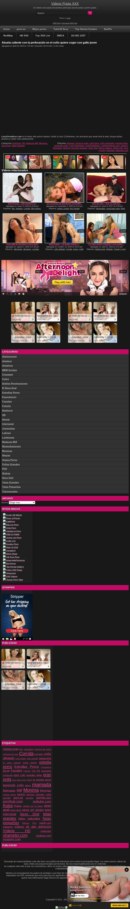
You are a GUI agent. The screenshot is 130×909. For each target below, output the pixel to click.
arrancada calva (113, 209)
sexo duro (15, 810)
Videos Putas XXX (65, 3)
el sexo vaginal (12, 763)
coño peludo (21, 759)
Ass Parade (75, 209)
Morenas (43, 143)
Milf (19, 790)
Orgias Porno (9, 460)
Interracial (8, 424)
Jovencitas (8, 428)
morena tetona (9, 795)
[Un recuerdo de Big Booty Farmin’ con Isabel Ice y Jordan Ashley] (64, 188)
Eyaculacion (9, 397)
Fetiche (6, 406)
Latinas (6, 433)
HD (23, 143)
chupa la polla (82, 143)
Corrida (27, 209)
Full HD (36, 771)
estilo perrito (30, 763)
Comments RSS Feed (69, 23)
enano (75, 249)
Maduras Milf (32, 143)
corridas (35, 249)
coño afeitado (59, 249)
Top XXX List (42, 35)
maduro (124, 146)
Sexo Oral (5, 146)
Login (68, 18)
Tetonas (25, 823)
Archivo (4, 502)
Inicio (6, 29)
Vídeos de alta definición (32, 827)
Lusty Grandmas (76, 146)
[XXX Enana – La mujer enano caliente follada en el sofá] (64, 228)
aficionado (18, 249)
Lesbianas (8, 437)
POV (4, 469)
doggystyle (45, 758)
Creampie (7, 374)
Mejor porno (39, 29)
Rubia (8, 806)
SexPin (108, 29)
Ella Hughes (36, 209)
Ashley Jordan (63, 209)
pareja (21, 794)
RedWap (8, 35)
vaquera (8, 826)
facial (6, 770)
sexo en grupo (33, 810)
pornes (29, 798)
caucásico (29, 749)
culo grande (32, 759)
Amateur (7, 361)
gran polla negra (19, 780)
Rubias (6, 473)
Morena (66, 148)
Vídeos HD (118, 148)
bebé (123, 209)
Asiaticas (7, 365)
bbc (13, 209)
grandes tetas (121, 143)
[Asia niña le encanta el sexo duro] (22, 228)
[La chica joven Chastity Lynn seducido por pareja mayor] (106, 228)
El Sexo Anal (9, 388)
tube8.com (45, 823)
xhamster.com (122, 150)
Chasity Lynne (120, 249)
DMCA (60, 35)
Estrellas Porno (11, 392)
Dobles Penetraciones (15, 383)
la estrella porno (42, 780)
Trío (34, 823)
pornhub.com (13, 801)
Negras (6, 455)
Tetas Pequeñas (11, 487)
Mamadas (57, 148)
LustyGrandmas (92, 146)
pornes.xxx (43, 797)
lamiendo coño (61, 146)
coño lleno (94, 143)
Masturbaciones (11, 446)
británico (19, 209)
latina (28, 785)
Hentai (6, 419)
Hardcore (17, 143)
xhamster (110, 150)
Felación (27, 771)
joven (29, 780)
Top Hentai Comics (86, 29)
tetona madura (105, 148)
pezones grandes (79, 148)
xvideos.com (43, 835)
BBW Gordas (9, 370)
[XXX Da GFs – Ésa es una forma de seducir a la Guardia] (106, 188)
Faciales (7, 401)
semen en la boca (33, 806)
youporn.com (12, 839)
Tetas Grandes (18, 146)
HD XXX (24, 35)
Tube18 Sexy (60, 29)
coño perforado (107, 143)
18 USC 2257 (78, 35)
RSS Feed (56, 23)
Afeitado (109, 249)
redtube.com (42, 801)
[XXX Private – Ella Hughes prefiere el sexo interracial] (22, 188)
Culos (5, 379)
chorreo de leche (43, 749)
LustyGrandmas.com (110, 146)
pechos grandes (35, 794)
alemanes (27, 249)
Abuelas (70, 143)
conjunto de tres (10, 754)
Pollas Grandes (11, 464)
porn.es (21, 29)
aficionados (100, 209)
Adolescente (100, 249)
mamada (41, 784)
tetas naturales (29, 818)
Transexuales (10, 491)
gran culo (19, 775)
